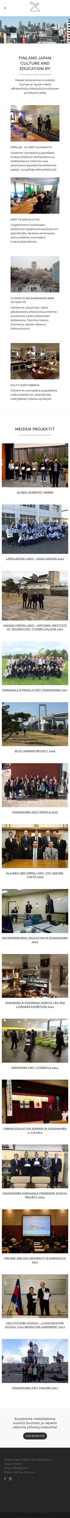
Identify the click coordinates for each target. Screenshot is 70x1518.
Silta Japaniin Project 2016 (35, 751)
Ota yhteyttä (35, 1436)
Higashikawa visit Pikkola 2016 (35, 812)
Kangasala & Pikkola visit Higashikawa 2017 (35, 690)
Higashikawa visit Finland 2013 (35, 1388)
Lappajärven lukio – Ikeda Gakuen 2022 (35, 558)
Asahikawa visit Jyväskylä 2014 (35, 1067)
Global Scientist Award (35, 492)
